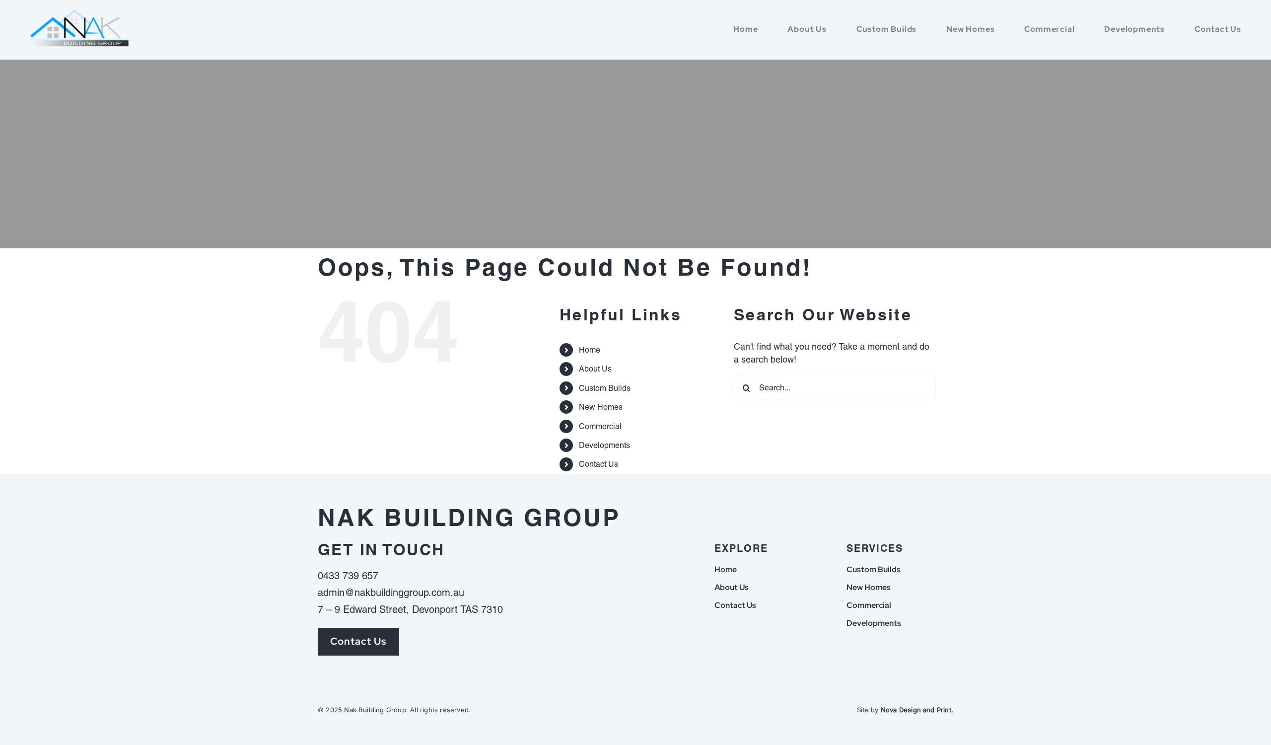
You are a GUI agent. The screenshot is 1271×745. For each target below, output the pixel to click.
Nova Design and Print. (917, 710)
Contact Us (598, 464)
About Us (595, 368)
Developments (604, 445)
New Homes (601, 407)
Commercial (600, 426)
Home (589, 350)
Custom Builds (605, 388)
